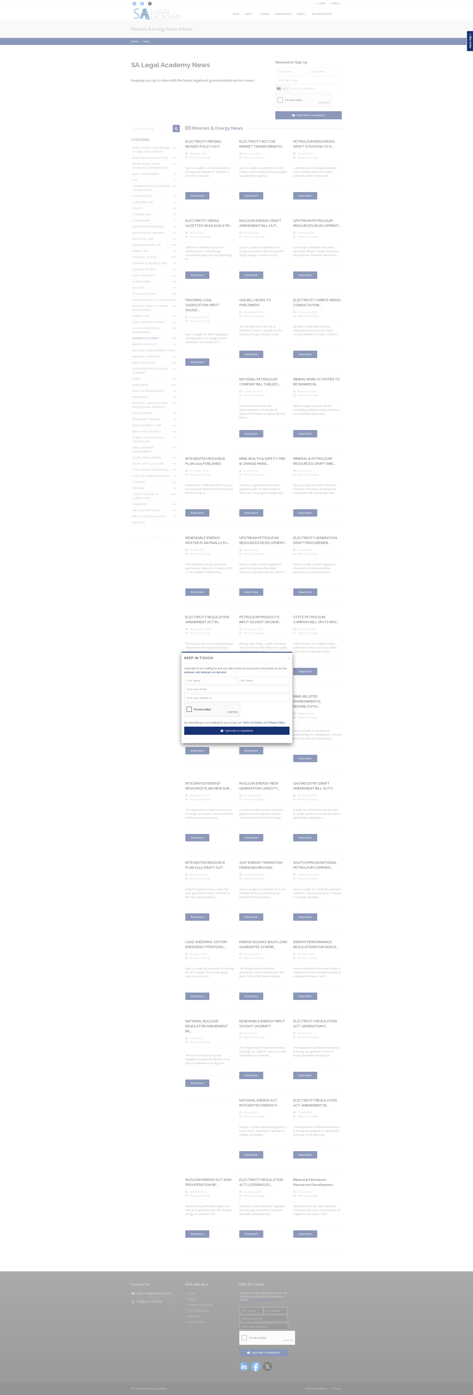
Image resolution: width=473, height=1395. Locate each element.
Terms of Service (252, 722)
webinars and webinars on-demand (205, 672)
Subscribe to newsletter (238, 730)
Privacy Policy (276, 722)
